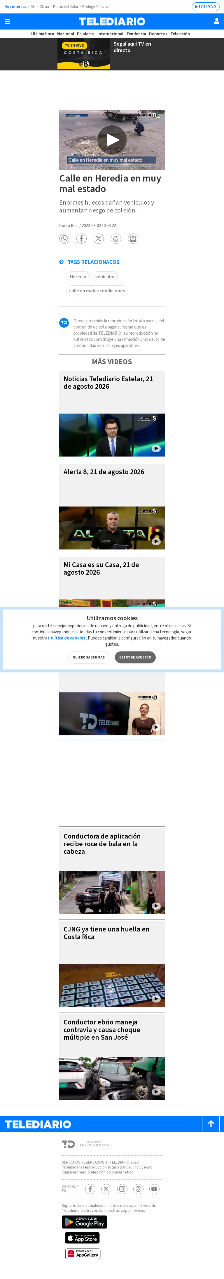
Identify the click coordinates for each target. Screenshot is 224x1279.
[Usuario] (217, 21)
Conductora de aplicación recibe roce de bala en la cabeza (102, 844)
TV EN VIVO (207, 6)
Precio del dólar (65, 6)
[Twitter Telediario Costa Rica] (106, 1189)
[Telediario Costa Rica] (112, 21)
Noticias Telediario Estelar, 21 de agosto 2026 (108, 383)
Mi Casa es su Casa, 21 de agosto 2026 (101, 569)
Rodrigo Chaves (95, 6)
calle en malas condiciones (97, 291)
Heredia (78, 277)
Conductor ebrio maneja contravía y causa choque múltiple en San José (102, 1030)
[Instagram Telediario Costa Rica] (122, 1189)
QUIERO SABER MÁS (89, 657)
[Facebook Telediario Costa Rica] (90, 1189)
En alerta (85, 34)
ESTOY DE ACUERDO (135, 657)
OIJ (33, 6)
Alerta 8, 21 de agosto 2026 (104, 472)
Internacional (110, 34)
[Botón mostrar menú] (7, 22)
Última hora (42, 34)
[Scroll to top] (211, 1124)
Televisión (180, 34)
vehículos (105, 277)
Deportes (158, 34)
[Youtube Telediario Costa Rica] (154, 1189)
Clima (44, 6)
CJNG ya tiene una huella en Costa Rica (107, 933)
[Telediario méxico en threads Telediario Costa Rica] (138, 1189)
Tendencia (136, 34)
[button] (64, 238)
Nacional (65, 34)
